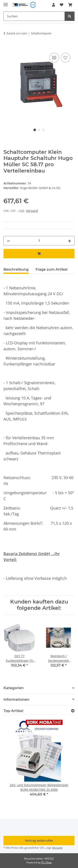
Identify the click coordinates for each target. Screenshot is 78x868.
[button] (53, 4)
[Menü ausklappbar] (5, 2)
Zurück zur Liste (16, 33)
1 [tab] (34, 130)
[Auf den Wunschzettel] (65, 57)
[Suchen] (70, 16)
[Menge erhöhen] (69, 240)
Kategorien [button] (13, 688)
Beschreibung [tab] (16, 269)
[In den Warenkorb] (6, 47)
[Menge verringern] (8, 240)
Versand (32, 211)
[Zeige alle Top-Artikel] (73, 711)
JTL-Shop (46, 862)
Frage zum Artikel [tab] (52, 269)
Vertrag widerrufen (39, 840)
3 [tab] (43, 130)
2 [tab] (39, 130)
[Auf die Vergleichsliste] (54, 57)
